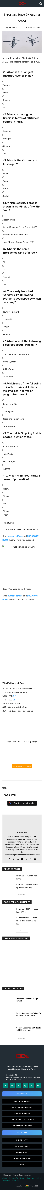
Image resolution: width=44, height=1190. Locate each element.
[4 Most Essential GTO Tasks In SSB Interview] (8, 1028)
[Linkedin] (18, 859)
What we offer (13, 1178)
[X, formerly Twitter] (22, 658)
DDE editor (13, 27)
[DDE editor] (4, 27)
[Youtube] (35, 859)
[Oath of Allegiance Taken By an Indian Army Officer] (8, 886)
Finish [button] (5, 515)
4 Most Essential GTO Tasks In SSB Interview (28, 1029)
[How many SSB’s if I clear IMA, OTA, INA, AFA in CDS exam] (8, 911)
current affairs (15, 536)
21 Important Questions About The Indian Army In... (26, 921)
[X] (16, 774)
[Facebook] (10, 774)
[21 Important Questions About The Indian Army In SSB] (8, 920)
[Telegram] (27, 774)
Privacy (21, 1178)
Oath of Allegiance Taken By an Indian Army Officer (28, 1014)
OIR (14, 696)
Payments (7, 1180)
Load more (21, 894)
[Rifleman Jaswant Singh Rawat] (8, 878)
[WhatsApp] (21, 774)
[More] (33, 774)
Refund (27, 1178)
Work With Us (36, 1178)
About (4, 1178)
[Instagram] (13, 859)
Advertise (15, 1180)
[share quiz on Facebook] (22, 650)
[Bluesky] (22, 667)
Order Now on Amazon (22, 766)
